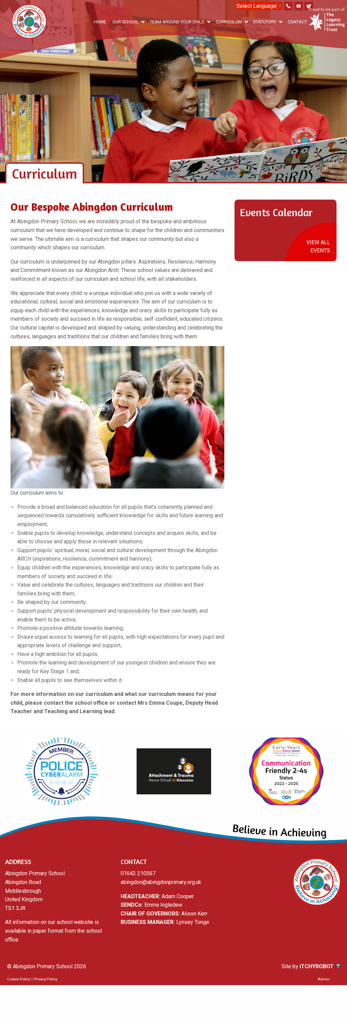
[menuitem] (99, 22)
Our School (126, 21)
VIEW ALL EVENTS (318, 246)
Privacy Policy (45, 979)
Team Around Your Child (177, 21)
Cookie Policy (18, 979)
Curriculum (229, 21)
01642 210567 (138, 873)
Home (100, 21)
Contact (297, 21)
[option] (61, 771)
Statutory (264, 21)
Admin (324, 979)
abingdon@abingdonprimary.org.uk (161, 882)
